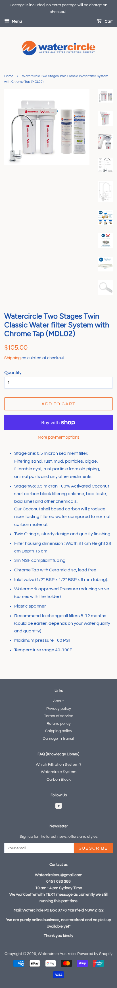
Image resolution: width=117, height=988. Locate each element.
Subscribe (93, 848)
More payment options (58, 437)
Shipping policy (58, 731)
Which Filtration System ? (58, 765)
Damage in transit (58, 739)
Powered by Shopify (94, 954)
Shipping (12, 358)
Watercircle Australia (57, 954)
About (58, 701)
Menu (16, 21)
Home (8, 76)
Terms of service (58, 716)
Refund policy (59, 724)
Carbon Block (59, 780)
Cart (108, 21)
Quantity (13, 372)
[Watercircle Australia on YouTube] (58, 807)
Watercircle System (58, 772)
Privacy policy (58, 709)
